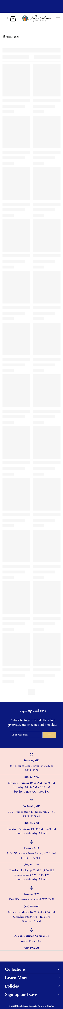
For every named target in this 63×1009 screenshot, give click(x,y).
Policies (12, 986)
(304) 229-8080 (31, 906)
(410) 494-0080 (31, 776)
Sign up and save (21, 994)
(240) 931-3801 (31, 822)
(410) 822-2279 (31, 864)
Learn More (16, 977)
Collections (15, 969)
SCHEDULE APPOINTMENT (31, 9)
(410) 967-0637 (31, 948)
